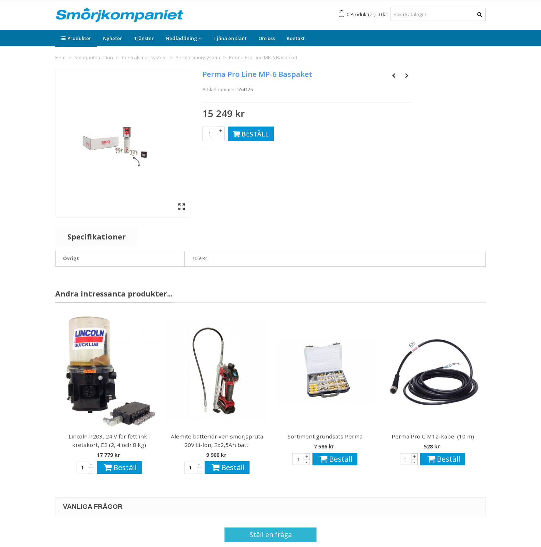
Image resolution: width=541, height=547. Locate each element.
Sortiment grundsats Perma (325, 436)
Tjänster (144, 38)
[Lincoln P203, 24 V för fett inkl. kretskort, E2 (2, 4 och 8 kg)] (109, 371)
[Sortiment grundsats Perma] (325, 371)
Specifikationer (96, 237)
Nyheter (112, 38)
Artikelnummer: (219, 89)
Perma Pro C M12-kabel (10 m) (433, 436)
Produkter (79, 38)
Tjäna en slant (230, 38)
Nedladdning (181, 38)
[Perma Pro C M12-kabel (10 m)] (432, 371)
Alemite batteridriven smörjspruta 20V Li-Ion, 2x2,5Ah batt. (217, 440)
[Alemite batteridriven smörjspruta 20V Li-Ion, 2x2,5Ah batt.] (217, 371)
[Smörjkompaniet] (119, 14)
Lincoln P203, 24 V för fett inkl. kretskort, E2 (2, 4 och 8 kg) (109, 440)
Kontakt (296, 38)
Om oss (266, 38)
